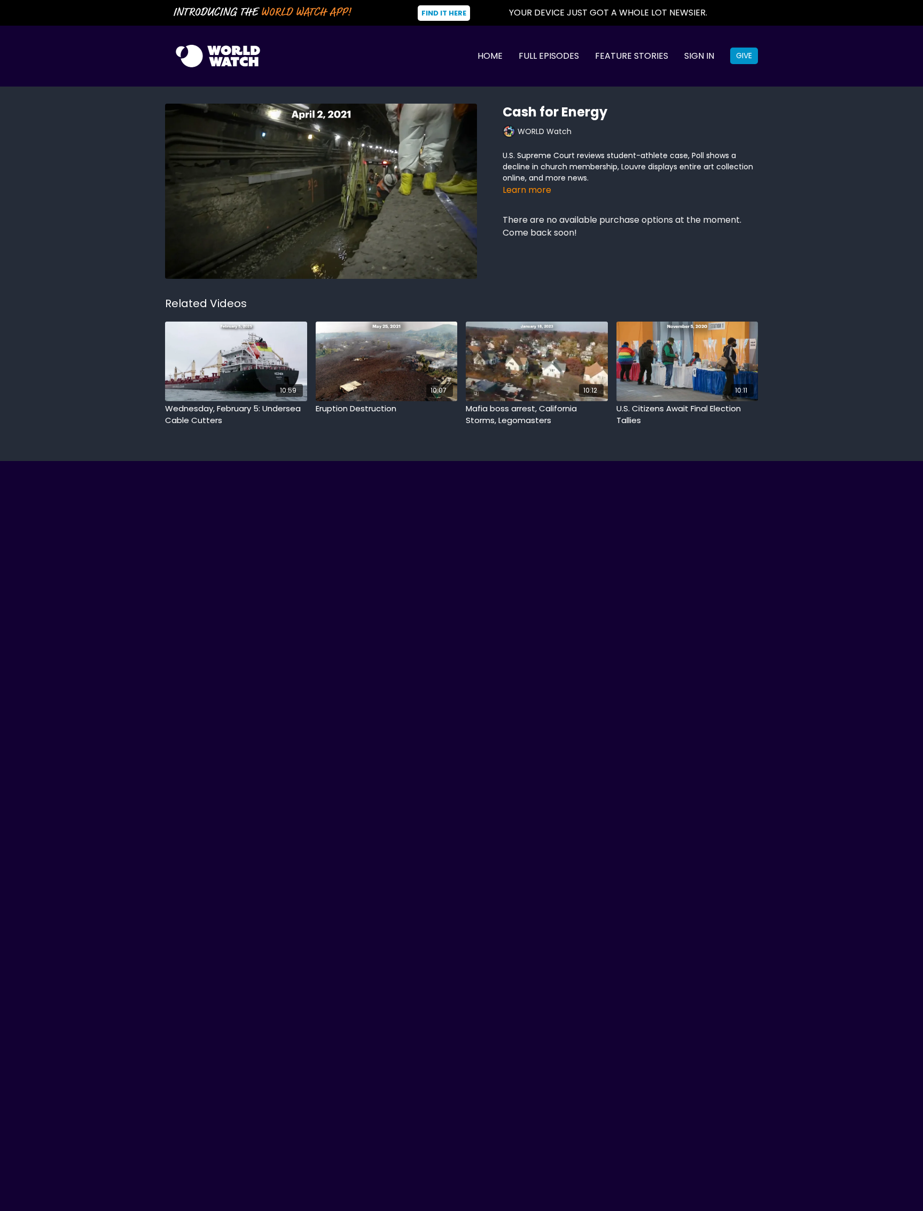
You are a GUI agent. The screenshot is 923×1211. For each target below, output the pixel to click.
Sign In (699, 56)
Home (490, 56)
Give (744, 55)
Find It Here (443, 13)
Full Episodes (549, 56)
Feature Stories (631, 56)
